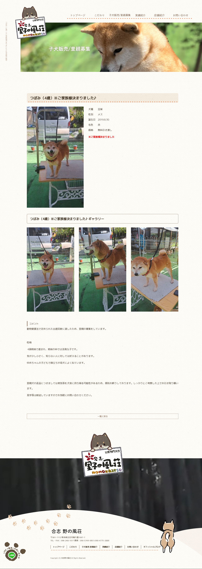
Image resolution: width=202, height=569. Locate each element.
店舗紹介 (159, 14)
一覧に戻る (103, 416)
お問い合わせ (181, 14)
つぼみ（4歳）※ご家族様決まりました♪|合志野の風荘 (6, 41)
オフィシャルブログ (151, 546)
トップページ (78, 14)
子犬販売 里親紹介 (120, 14)
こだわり (99, 14)
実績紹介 (140, 14)
